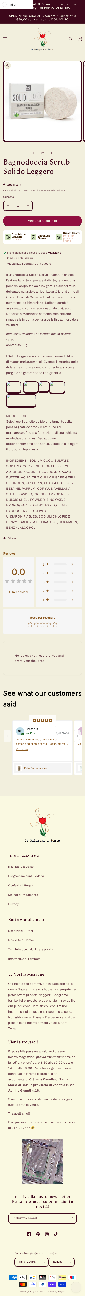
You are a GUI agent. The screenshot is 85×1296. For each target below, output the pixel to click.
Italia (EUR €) (28, 1261)
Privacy (13, 904)
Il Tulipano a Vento (36, 1292)
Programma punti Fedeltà (26, 876)
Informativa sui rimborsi (24, 959)
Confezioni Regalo (21, 885)
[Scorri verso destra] (51, 152)
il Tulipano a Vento (21, 866)
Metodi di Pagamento (23, 894)
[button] (5, 39)
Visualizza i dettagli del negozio (29, 263)
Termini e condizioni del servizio (30, 949)
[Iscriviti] (71, 1218)
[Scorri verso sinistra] (33, 152)
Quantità (8, 197)
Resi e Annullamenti (22, 940)
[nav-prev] (7, 736)
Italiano (57, 1261)
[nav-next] (77, 736)
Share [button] (12, 538)
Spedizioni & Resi (20, 930)
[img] (19, 582)
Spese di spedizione (31, 190)
